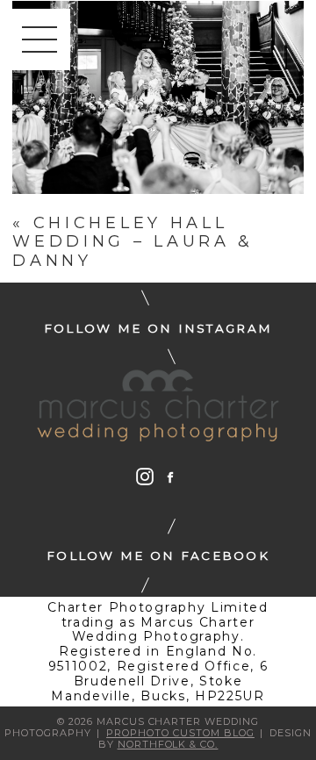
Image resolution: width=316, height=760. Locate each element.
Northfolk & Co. (168, 744)
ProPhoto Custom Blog (180, 733)
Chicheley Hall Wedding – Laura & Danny (133, 241)
